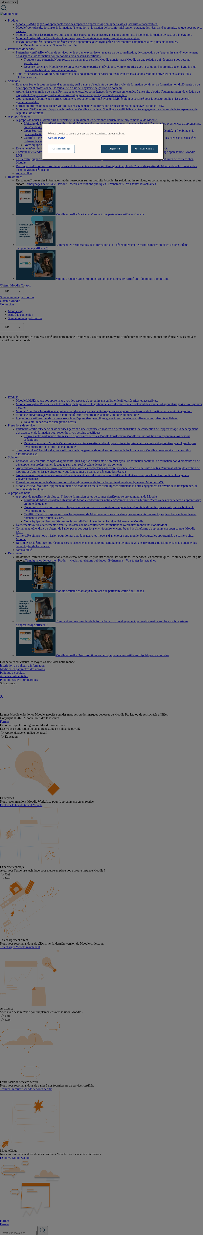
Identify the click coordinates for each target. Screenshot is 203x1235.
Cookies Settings (61, 148)
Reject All (114, 148)
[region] (103, 142)
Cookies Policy (56, 137)
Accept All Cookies (144, 148)
